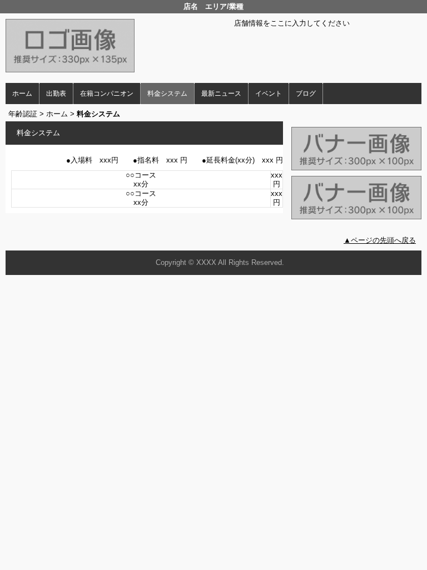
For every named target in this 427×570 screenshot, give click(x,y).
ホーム (22, 93)
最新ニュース (221, 93)
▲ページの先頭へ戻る (380, 240)
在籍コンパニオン (106, 93)
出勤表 (56, 93)
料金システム (167, 93)
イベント (268, 93)
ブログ (306, 93)
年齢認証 (22, 114)
